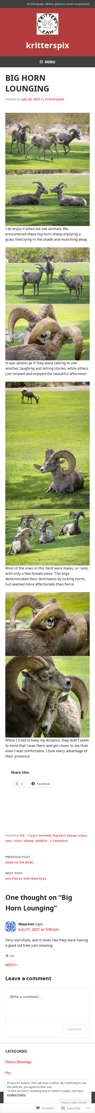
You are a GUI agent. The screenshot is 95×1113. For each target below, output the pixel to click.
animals (45, 835)
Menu (50, 62)
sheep (29, 841)
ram (8, 841)
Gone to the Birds (19, 859)
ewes (82, 835)
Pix (22, 835)
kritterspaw (54, 99)
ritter (17, 841)
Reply (10, 964)
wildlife (41, 841)
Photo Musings (18, 1061)
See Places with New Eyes (25, 876)
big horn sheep (65, 835)
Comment (74, 1029)
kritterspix (47, 45)
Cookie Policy (16, 1095)
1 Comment (59, 841)
